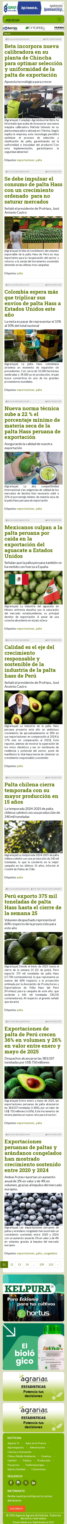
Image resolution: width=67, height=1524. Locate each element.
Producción (43, 1460)
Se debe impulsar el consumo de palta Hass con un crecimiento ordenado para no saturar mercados (33, 190)
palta (39, 160)
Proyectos (13, 1464)
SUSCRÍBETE (16, 1508)
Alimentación (37, 1447)
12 (11, 1264)
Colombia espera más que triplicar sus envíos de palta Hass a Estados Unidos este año (32, 303)
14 (26, 1264)
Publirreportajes (34, 1464)
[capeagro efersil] (33, 1346)
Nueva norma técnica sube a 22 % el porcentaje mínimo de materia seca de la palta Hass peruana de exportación (32, 422)
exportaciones (25, 160)
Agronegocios (15, 1447)
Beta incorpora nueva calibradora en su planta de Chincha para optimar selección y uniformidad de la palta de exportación (33, 60)
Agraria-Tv (13, 1442)
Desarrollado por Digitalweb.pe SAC (33, 1521)
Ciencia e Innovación (19, 1451)
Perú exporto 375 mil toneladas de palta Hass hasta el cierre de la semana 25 (32, 905)
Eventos (46, 1456)
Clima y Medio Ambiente (21, 1456)
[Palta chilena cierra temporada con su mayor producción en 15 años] (33, 836)
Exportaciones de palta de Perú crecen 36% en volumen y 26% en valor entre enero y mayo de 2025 (32, 1040)
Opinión (12, 1460)
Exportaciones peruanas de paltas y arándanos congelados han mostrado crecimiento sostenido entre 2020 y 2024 (33, 1156)
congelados (50, 1253)
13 (19, 1264)
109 (41, 1264)
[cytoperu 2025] (22, 28)
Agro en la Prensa (35, 1442)
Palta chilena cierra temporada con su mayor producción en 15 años (31, 793)
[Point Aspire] (33, 8)
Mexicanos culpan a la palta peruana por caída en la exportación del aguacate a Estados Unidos (33, 541)
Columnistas (38, 1469)
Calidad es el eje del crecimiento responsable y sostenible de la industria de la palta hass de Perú (30, 661)
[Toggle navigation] (59, 19)
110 (51, 1264)
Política (27, 1460)
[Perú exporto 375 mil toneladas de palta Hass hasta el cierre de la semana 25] (33, 948)
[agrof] (33, 1386)
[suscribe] (33, 1417)
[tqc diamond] (33, 1297)
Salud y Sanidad (16, 1469)
